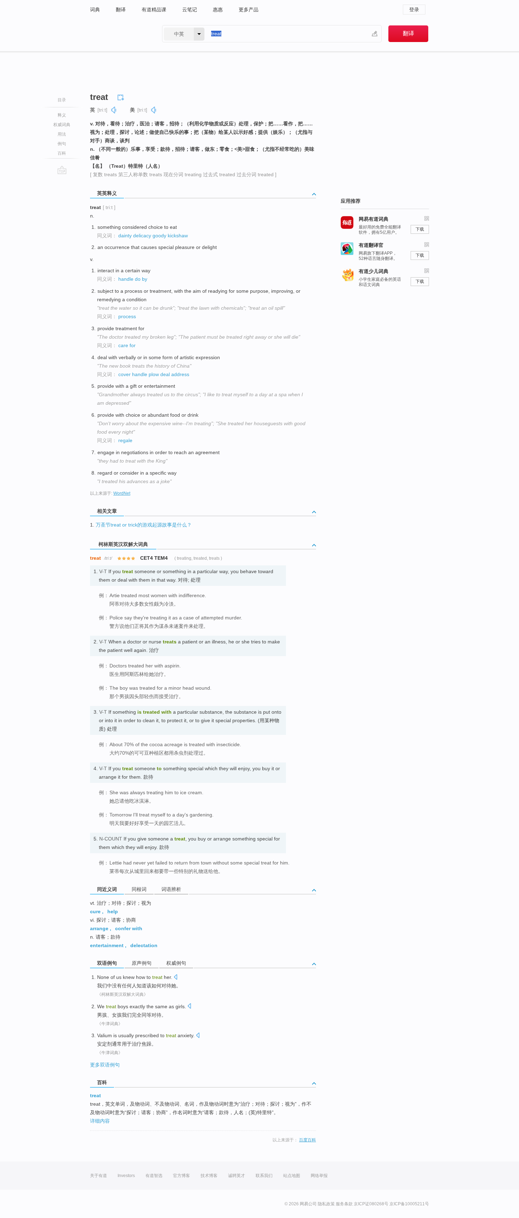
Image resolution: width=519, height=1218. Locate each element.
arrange (99, 928)
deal (165, 374)
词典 (95, 9)
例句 (62, 143)
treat (95, 1095)
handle (125, 279)
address (180, 374)
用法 (62, 134)
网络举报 (319, 1175)
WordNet (121, 493)
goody (159, 235)
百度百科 (307, 1139)
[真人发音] (114, 110)
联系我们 (264, 1175)
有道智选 (153, 1175)
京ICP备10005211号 (409, 1203)
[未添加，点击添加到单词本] (122, 96)
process (127, 316)
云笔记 (189, 9)
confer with (128, 928)
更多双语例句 (105, 1065)
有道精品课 (154, 9)
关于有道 (98, 1175)
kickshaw (178, 235)
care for (127, 345)
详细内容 (100, 1121)
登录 (414, 9)
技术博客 (209, 1175)
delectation (143, 945)
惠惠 (218, 9)
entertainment (107, 945)
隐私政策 (326, 1203)
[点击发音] (175, 977)
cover (124, 374)
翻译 (121, 9)
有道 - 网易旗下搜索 (119, 33)
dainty (125, 235)
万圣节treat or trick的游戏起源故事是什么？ (144, 525)
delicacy (142, 235)
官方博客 (181, 1175)
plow (154, 374)
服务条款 (344, 1203)
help (112, 911)
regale (125, 440)
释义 (62, 115)
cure (95, 911)
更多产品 (248, 9)
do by (141, 279)
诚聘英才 (236, 1175)
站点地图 (291, 1175)
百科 (62, 153)
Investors (126, 1175)
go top (62, 170)
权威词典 (61, 124)
